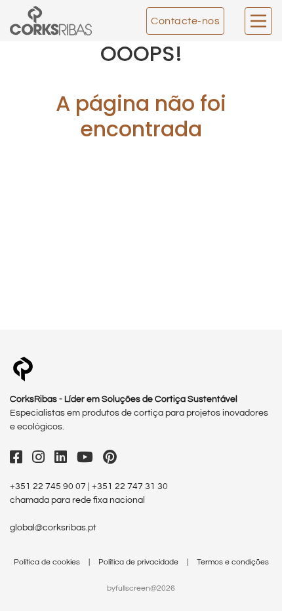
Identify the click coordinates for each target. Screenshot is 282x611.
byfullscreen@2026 (141, 588)
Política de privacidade (139, 562)
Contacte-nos (185, 21)
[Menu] (258, 21)
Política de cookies (48, 562)
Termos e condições (233, 562)
